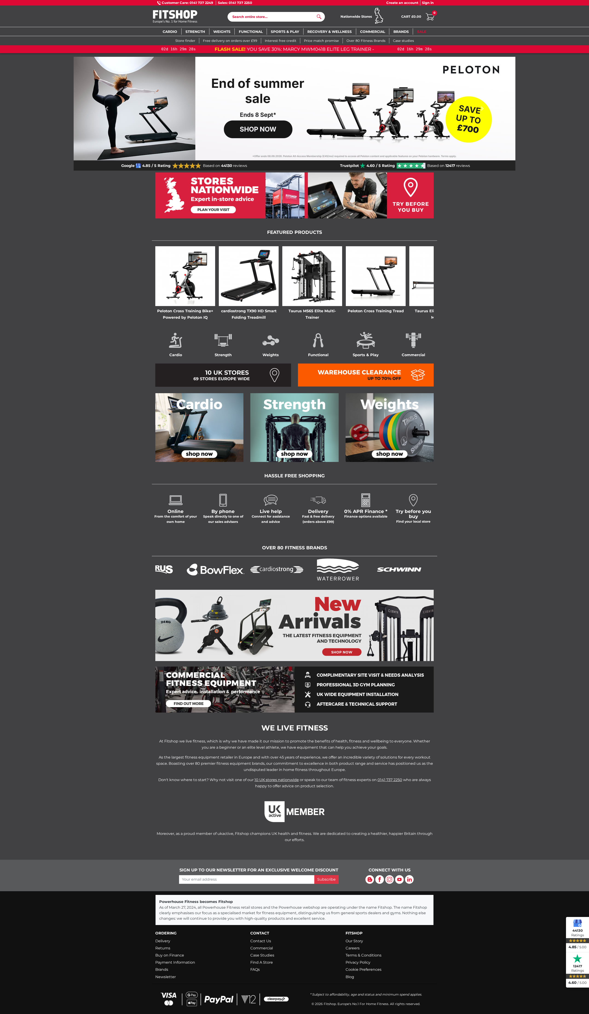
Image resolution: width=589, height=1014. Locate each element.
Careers (353, 948)
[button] (107, 108)
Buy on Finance (169, 955)
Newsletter (165, 977)
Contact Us (260, 941)
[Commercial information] (294, 689)
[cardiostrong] (233, 569)
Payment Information (175, 962)
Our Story (354, 941)
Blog (350, 977)
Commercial (261, 948)
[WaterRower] (294, 569)
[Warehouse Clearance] (366, 374)
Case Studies (262, 955)
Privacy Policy (358, 962)
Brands (161, 969)
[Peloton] (417, 569)
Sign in (428, 3)
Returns (162, 948)
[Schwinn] (355, 569)
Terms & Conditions (363, 955)
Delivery (162, 941)
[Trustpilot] (577, 959)
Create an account (402, 3)
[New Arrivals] (294, 625)
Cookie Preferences (363, 969)
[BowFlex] (172, 569)
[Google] (577, 923)
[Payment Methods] (223, 999)
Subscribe (326, 879)
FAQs (255, 969)
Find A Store (261, 962)
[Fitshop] (182, 17)
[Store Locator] (294, 195)
